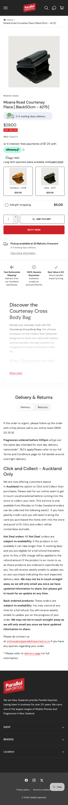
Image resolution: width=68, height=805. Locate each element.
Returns (43, 407)
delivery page (32, 653)
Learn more (56, 161)
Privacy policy (23, 790)
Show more (16, 373)
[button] (5, 8)
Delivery (25, 407)
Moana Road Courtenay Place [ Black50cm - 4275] (29, 23)
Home (10, 19)
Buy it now (34, 229)
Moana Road (11, 96)
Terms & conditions (42, 790)
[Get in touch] (54, 8)
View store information (22, 253)
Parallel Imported (38, 797)
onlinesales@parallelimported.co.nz (28, 641)
